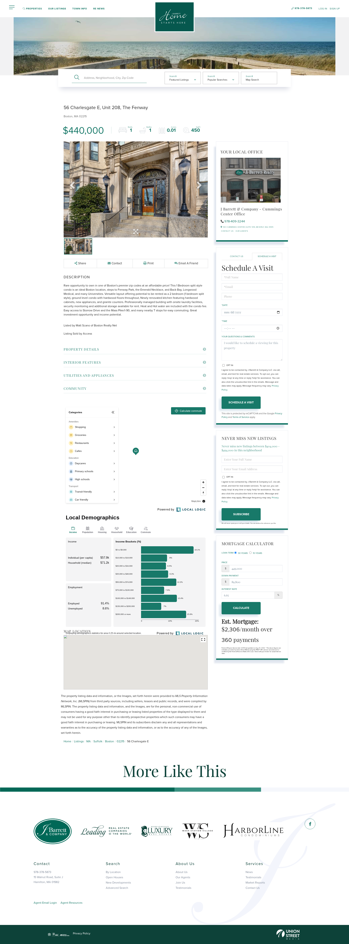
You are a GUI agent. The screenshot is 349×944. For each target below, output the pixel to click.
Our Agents (242, 231)
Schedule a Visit (267, 256)
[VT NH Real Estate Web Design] (288, 934)
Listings (79, 741)
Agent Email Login (45, 903)
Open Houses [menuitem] (114, 877)
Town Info (79, 8)
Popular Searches (217, 79)
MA (88, 741)
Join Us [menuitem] (180, 882)
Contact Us (227, 231)
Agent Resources (71, 903)
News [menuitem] (249, 872)
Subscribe (241, 514)
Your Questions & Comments (238, 336)
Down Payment (230, 575)
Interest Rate (229, 589)
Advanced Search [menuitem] (117, 888)
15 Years (257, 553)
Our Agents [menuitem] (183, 877)
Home (67, 741)
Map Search (252, 79)
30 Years (242, 553)
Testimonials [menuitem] (183, 888)
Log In (323, 8)
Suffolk (97, 741)
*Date (225, 305)
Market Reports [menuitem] (255, 882)
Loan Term (228, 553)
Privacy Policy (81, 933)
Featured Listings (179, 79)
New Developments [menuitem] (118, 882)
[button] (77, 78)
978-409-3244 (234, 221)
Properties (33, 8)
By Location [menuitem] (113, 872)
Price (224, 562)
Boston (109, 741)
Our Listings (57, 8)
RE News (99, 8)
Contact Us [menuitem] (253, 888)
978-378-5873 (303, 8)
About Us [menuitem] (181, 872)
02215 (120, 741)
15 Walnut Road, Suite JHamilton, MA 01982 (48, 879)
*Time (224, 321)
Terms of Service (240, 417)
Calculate (241, 608)
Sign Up (335, 8)
